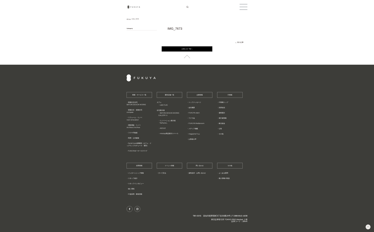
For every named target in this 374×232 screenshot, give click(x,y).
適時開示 (222, 113)
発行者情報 (223, 118)
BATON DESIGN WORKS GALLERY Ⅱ (168, 114)
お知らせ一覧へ (187, 49)
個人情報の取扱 (224, 178)
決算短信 (222, 107)
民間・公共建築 (133, 138)
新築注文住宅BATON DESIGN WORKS (136, 103)
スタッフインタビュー (136, 183)
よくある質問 (223, 173)
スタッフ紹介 (133, 178)
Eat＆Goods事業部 (139, 144)
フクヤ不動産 (133, 133)
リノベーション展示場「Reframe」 (167, 122)
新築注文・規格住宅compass (134, 111)
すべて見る (162, 173)
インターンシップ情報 (136, 173)
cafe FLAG (164, 105)
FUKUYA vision (194, 113)
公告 (220, 129)
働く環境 (131, 189)
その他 (221, 134)
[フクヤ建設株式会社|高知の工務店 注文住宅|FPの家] (134, 7)
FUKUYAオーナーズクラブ (137, 151)
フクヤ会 (192, 118)
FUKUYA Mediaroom (196, 123)
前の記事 (240, 42)
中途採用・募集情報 (135, 194)
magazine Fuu (194, 134)
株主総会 (222, 123)
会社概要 (192, 107)
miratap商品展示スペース (169, 133)
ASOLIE (163, 128)
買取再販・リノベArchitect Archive (134, 126)
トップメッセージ (195, 102)
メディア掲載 (193, 129)
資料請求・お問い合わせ (197, 173)
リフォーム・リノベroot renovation (134, 119)
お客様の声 (192, 139)
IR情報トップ (223, 102)
